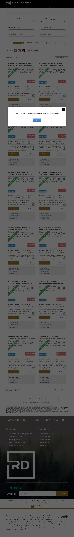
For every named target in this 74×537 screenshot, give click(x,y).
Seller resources (45, 439)
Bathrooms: (45, 27)
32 (48, 399)
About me (43, 446)
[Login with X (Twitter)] (23, 52)
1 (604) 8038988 (13, 162)
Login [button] (36, 51)
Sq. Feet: (45, 34)
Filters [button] (61, 43)
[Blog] (20, 488)
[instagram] (16, 488)
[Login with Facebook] (15, 52)
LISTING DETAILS (13, 99)
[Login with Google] (19, 52)
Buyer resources (45, 437)
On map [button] (43, 43)
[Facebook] (8, 488)
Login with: (9, 50)
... (43, 399)
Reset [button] (52, 43)
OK (37, 120)
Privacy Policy (61, 501)
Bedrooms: (14, 27)
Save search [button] (18, 43)
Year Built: (15, 34)
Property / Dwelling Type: (47, 19)
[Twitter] (12, 488)
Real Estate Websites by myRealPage (37, 503)
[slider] (8, 21)
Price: (14, 19)
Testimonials (44, 442)
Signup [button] (30, 51)
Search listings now (46, 434)
